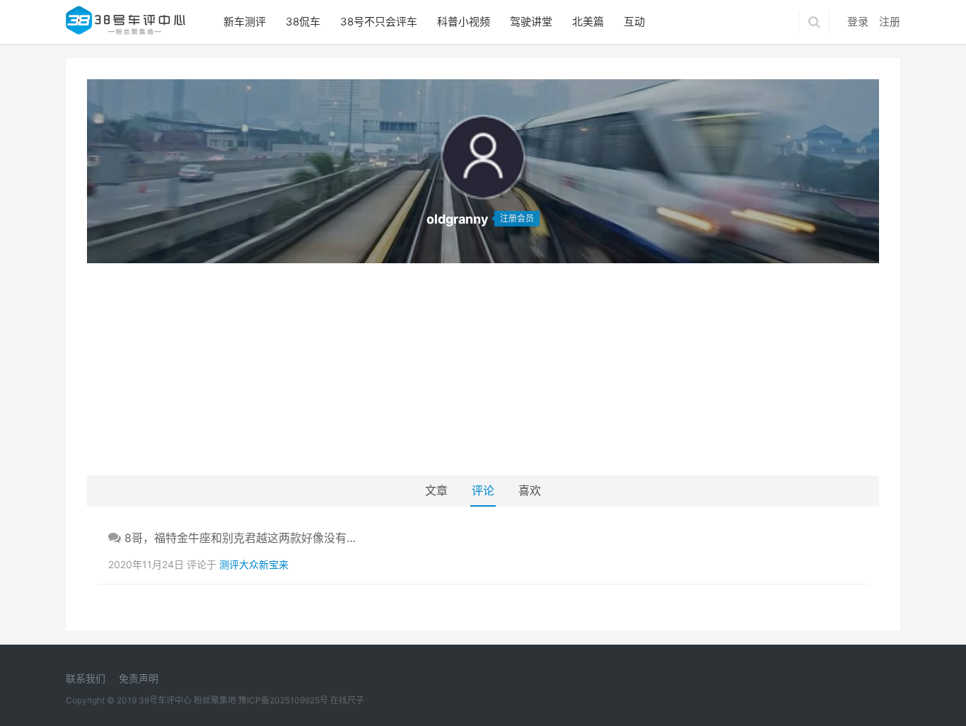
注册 (889, 21)
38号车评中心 (165, 700)
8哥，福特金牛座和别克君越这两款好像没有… (238, 538)
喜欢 (529, 490)
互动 (634, 21)
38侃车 (303, 21)
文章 (436, 490)
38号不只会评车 (378, 21)
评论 (483, 490)
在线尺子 (347, 700)
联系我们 (85, 678)
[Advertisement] (483, 369)
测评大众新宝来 (254, 564)
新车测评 (244, 21)
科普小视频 (463, 21)
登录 (857, 21)
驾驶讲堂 (531, 21)
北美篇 (588, 21)
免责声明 (138, 678)
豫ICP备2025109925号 (283, 700)
